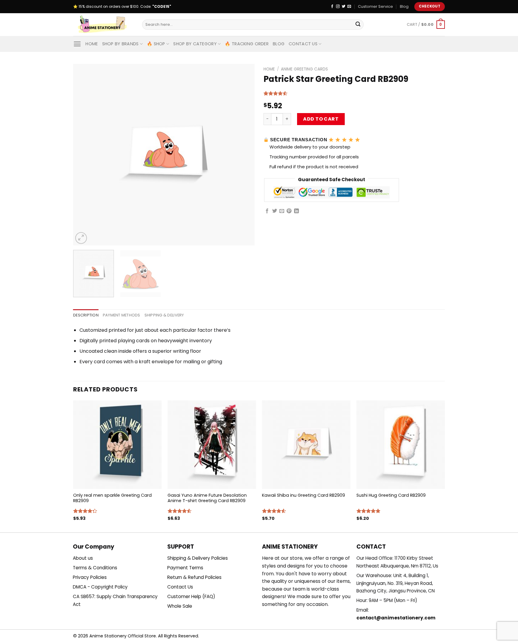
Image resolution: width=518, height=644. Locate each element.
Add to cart (320, 118)
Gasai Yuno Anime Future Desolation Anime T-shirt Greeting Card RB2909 (207, 498)
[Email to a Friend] (281, 211)
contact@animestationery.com (396, 618)
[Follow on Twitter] (343, 6)
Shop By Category (195, 44)
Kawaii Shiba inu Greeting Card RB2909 (303, 495)
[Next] (243, 154)
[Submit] (358, 24)
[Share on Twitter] (274, 211)
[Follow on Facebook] (332, 6)
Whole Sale (179, 606)
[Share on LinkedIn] (296, 211)
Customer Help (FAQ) (191, 596)
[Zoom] (81, 238)
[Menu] (77, 44)
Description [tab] (86, 315)
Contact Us (303, 44)
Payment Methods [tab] (121, 315)
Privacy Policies (90, 577)
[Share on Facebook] (267, 211)
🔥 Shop (156, 44)
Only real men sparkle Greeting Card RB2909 (112, 498)
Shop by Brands (120, 44)
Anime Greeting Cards (304, 69)
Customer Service (375, 6)
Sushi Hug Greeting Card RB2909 (391, 495)
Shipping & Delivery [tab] (164, 315)
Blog (404, 6)
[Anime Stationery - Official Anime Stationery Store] (103, 24)
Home (91, 44)
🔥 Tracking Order (247, 44)
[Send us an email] (349, 6)
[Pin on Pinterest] (289, 211)
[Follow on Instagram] (338, 6)
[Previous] (84, 154)
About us (83, 558)
